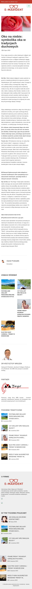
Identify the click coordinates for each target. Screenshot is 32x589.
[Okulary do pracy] (2, 498)
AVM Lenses (19, 397)
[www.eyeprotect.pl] (2, 502)
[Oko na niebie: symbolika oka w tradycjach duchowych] (16, 23)
